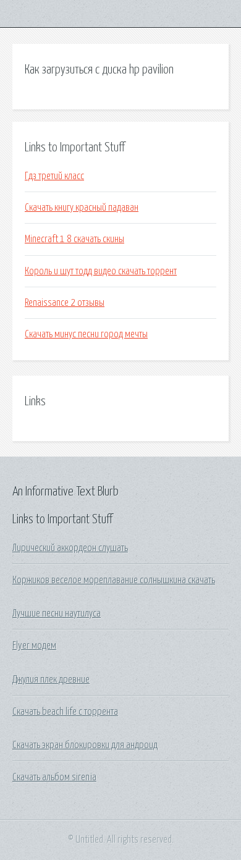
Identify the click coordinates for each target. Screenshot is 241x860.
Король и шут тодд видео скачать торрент (101, 271)
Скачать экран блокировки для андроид (85, 745)
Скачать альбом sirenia (54, 777)
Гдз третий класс (54, 176)
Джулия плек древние (51, 680)
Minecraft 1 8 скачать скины (74, 239)
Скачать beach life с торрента (65, 712)
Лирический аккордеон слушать (70, 548)
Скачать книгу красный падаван (81, 208)
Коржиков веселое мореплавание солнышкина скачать (113, 580)
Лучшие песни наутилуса (56, 613)
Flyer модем (34, 646)
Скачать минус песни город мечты (86, 334)
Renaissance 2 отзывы (64, 303)
